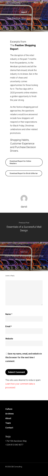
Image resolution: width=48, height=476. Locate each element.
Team (8, 423)
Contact (9, 427)
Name (8, 314)
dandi (24, 206)
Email (8, 326)
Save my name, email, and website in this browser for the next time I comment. (23, 357)
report (24, 12)
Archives (9, 413)
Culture (8, 409)
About (8, 418)
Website (9, 338)
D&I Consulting (12, 2)
